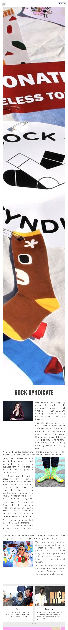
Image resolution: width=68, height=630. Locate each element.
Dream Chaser (50, 609)
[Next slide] (62, 604)
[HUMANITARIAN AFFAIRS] (34, 13)
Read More (11, 619)
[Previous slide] (5, 604)
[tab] (32, 623)
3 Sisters (18, 609)
